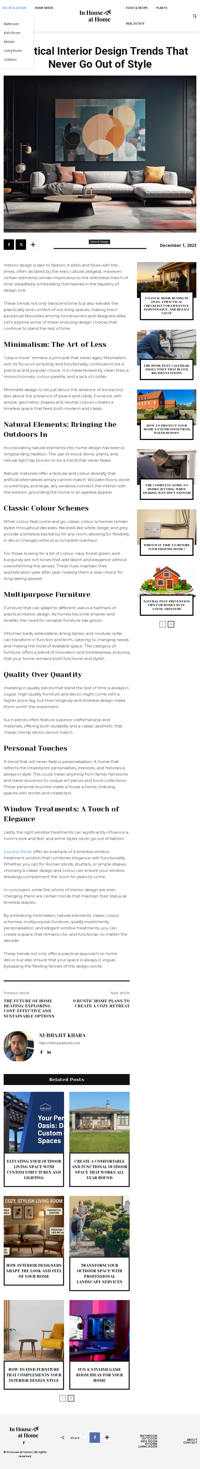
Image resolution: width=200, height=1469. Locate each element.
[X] (21, 244)
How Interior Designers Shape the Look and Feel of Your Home (34, 1271)
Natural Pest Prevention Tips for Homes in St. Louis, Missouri (166, 605)
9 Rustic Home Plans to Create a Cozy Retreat (101, 1003)
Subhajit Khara (62, 1035)
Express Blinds (18, 851)
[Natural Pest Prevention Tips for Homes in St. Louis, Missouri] (166, 583)
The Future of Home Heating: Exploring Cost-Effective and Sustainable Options (29, 1008)
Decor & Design (99, 242)
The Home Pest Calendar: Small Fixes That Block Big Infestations (167, 369)
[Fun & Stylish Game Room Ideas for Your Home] (99, 1330)
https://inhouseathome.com (59, 1043)
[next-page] (71, 1398)
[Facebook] (9, 244)
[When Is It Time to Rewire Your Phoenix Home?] (166, 527)
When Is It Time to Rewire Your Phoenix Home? (167, 547)
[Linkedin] (49, 1051)
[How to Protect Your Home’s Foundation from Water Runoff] (166, 407)
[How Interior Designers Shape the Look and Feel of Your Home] (34, 1226)
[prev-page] (62, 1398)
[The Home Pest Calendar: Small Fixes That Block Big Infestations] (166, 347)
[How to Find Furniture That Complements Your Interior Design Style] (34, 1330)
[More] (33, 244)
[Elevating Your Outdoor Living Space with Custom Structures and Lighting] (34, 1122)
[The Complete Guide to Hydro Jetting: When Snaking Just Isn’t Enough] (166, 467)
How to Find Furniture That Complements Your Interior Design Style (33, 1375)
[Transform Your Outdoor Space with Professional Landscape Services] (99, 1226)
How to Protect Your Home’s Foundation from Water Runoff (167, 429)
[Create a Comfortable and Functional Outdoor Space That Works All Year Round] (99, 1122)
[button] (194, 15)
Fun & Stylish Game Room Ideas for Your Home (99, 1375)
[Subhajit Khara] (19, 1046)
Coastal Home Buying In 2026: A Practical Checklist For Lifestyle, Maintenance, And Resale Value (167, 305)
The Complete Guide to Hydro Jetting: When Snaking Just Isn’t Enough (167, 489)
